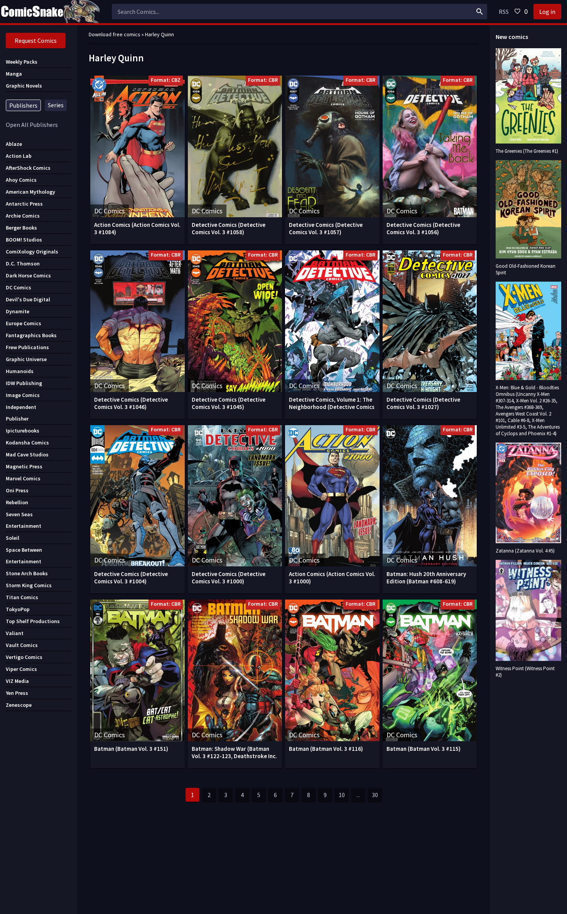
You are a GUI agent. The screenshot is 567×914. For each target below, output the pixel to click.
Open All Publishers (32, 124)
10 (342, 795)
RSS (504, 11)
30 (375, 795)
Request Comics (36, 40)
